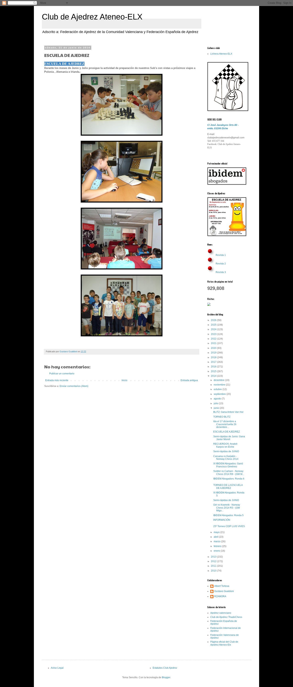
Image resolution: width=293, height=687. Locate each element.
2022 (214, 338)
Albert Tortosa (221, 586)
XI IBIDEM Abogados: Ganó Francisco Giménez (228, 465)
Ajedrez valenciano (220, 613)
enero (217, 550)
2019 (214, 352)
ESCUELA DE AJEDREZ (226, 431)
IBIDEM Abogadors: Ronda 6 (228, 478)
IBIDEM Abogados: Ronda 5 (228, 515)
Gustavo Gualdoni (224, 591)
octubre (218, 389)
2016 (214, 366)
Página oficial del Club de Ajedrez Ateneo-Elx (224, 643)
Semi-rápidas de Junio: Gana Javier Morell (229, 438)
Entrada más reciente (56, 380)
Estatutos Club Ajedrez (165, 667)
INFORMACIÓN (221, 520)
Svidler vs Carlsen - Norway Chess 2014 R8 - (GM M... (228, 472)
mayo (217, 532)
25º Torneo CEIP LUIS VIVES (229, 526)
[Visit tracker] (208, 305)
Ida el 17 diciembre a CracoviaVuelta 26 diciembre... (224, 424)
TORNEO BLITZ (221, 416)
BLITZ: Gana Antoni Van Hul (228, 412)
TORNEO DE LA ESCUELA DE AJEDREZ (228, 486)
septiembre (220, 394)
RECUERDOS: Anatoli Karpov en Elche (225, 445)
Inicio (124, 380)
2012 (214, 561)
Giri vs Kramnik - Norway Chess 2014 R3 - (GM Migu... (226, 507)
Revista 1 (221, 255)
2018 (214, 357)
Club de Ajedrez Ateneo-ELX (92, 16)
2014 (214, 376)
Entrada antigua (189, 380)
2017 (214, 362)
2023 (214, 334)
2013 (214, 556)
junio (217, 408)
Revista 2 (221, 263)
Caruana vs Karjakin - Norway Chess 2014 (225, 457)
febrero (218, 546)
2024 (214, 329)
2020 (214, 348)
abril (216, 536)
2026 (214, 320)
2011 (214, 566)
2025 (214, 324)
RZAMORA (220, 596)
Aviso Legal (57, 667)
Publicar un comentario (61, 373)
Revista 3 (221, 272)
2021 (214, 343)
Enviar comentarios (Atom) (74, 386)
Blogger (166, 677)
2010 (214, 570)
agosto (218, 398)
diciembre (219, 380)
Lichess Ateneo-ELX (221, 53)
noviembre (220, 384)
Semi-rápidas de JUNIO (226, 451)
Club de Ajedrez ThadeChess (226, 617)
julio (216, 403)
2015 (214, 371)
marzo (217, 541)
